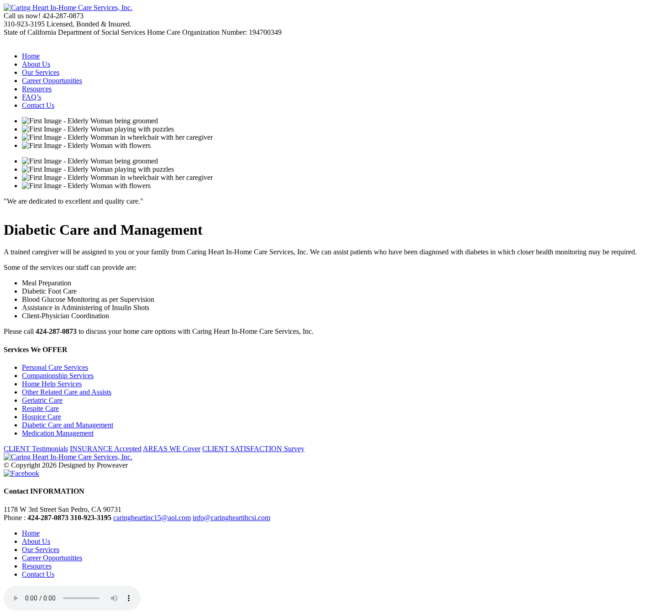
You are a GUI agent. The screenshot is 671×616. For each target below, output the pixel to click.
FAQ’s (31, 97)
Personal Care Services (55, 367)
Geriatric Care (42, 400)
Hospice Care (41, 417)
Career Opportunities (52, 80)
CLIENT (36, 449)
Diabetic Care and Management (67, 425)
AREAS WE (171, 449)
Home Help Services (52, 384)
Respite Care (40, 408)
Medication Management (58, 433)
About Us (36, 64)
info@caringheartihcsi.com (231, 517)
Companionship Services (58, 375)
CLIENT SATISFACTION (253, 449)
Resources (37, 89)
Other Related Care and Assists (66, 392)
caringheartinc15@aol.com (152, 517)
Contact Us (38, 105)
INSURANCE (106, 449)
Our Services (40, 72)
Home (31, 56)
